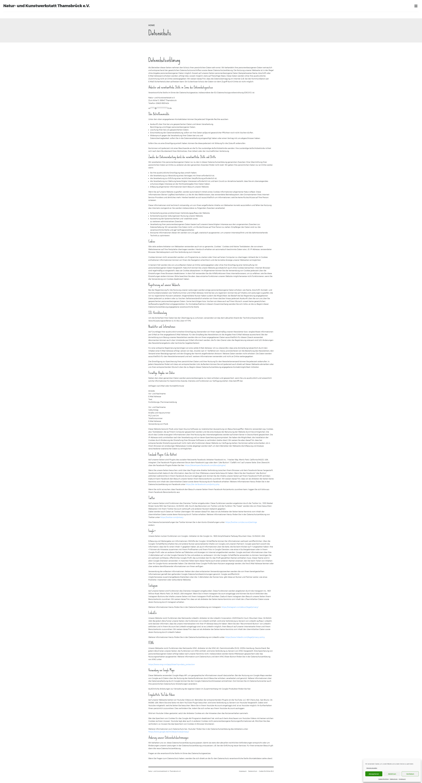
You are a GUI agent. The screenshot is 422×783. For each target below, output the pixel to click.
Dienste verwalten (371, 768)
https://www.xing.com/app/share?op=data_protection (171, 664)
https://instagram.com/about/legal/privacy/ (240, 607)
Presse (78, 15)
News (57, 15)
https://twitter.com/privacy (171, 517)
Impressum (402, 779)
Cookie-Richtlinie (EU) (266, 771)
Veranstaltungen (44, 15)
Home (7, 15)
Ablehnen (392, 774)
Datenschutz (394, 779)
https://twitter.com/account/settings (241, 522)
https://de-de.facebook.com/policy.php (202, 484)
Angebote (29, 15)
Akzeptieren (374, 774)
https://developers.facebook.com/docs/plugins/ (205, 465)
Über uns (17, 15)
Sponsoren (67, 15)
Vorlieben (410, 774)
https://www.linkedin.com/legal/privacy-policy (245, 637)
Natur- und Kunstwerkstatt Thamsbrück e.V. (46, 5)
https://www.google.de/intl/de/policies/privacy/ (168, 732)
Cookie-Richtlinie (383, 779)
